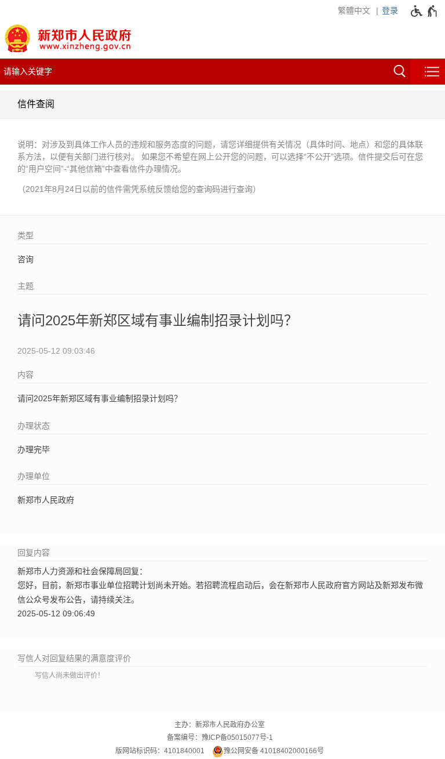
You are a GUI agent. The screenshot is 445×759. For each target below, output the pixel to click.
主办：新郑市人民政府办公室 (219, 725)
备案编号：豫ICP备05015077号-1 (220, 737)
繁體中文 (354, 10)
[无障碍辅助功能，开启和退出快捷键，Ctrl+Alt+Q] (424, 11)
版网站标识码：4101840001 (160, 751)
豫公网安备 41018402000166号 (274, 751)
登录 (390, 10)
